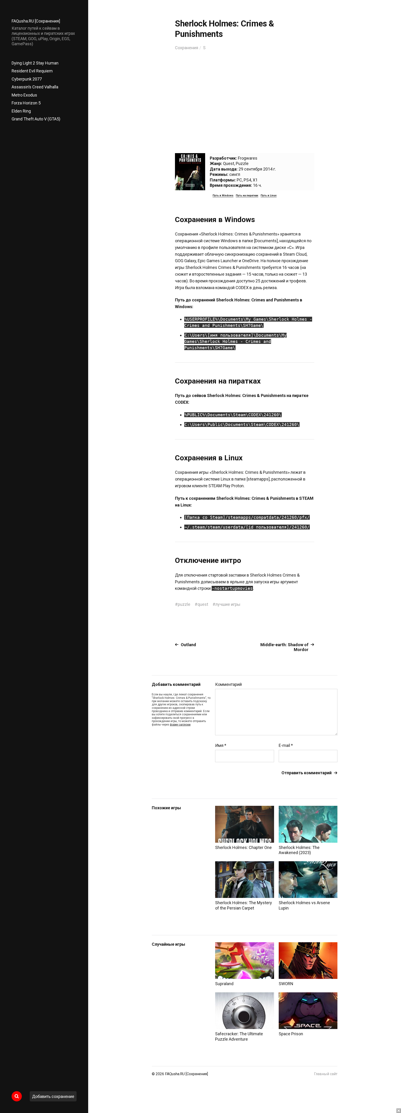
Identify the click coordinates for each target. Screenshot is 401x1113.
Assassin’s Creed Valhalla (35, 86)
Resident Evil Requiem (32, 70)
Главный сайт (325, 1074)
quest (202, 604)
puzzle (184, 604)
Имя (220, 745)
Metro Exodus (24, 95)
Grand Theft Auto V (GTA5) (36, 118)
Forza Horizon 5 (26, 102)
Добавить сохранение (53, 1096)
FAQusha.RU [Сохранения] (36, 21)
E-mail (286, 745)
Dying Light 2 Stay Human (35, 63)
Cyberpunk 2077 (27, 79)
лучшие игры (227, 604)
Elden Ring (21, 111)
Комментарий (228, 684)
